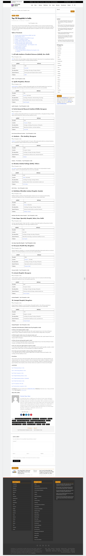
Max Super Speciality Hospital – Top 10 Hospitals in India (26, 44)
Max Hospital (25, 238)
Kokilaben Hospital (27, 211)
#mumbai (24, 424)
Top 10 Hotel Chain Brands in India (18, 381)
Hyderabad (59, 65)
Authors (36, 494)
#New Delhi (39, 424)
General (59, 63)
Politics (59, 81)
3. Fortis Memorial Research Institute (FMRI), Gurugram (24, 38)
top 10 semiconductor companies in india (19, 386)
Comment (15, 441)
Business (40, 5)
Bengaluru (26, 259)
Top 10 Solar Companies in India (17, 373)
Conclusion (18, 51)
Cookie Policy (37, 506)
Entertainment (63, 5)
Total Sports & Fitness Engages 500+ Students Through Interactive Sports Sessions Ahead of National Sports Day (65, 37)
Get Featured (37, 523)
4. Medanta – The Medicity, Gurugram (21, 39)
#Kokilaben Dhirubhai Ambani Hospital (19, 422)
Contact (38, 1)
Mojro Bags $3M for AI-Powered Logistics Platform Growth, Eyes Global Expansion (24, 472)
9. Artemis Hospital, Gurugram (19, 47)
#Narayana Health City (31, 424)
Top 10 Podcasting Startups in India (18, 367)
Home (13, 10)
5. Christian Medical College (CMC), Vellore (22, 40)
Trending (18, 10)
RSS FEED (36, 537)
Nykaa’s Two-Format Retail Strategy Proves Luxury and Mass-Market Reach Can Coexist (65, 33)
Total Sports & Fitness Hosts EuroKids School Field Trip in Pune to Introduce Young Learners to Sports (66, 41)
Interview (59, 69)
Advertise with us (37, 486)
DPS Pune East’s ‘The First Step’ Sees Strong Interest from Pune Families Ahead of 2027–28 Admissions (66, 26)
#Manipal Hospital (30, 422)
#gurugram (48, 420)
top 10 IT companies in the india (17, 383)
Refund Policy (37, 535)
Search (58, 9)
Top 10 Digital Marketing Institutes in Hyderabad (20, 378)
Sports (53, 5)
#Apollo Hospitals (36, 418)
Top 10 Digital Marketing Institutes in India (19, 375)
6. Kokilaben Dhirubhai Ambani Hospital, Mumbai (23, 42)
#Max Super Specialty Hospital (40, 422)
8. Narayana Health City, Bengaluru (20, 46)
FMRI (13, 113)
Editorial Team (37, 517)
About (35, 1)
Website (42, 453)
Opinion (59, 79)
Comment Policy (37, 500)
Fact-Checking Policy (38, 521)
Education (58, 5)
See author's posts (25, 411)
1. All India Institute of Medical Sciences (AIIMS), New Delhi (25, 35)
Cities (35, 5)
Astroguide (59, 46)
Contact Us (36, 502)
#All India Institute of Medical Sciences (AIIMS (23, 418)
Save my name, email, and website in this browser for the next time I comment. (27, 457)
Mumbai (25, 204)
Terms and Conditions (54, 1)
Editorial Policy (37, 514)
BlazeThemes (33, 553)
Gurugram (26, 122)
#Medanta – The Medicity (16, 424)
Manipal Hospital (27, 320)
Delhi (58, 57)
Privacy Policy (42, 1)
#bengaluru (50, 418)
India (32, 5)
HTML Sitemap (37, 527)
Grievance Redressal (38, 525)
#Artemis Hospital (43, 418)
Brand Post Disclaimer (38, 496)
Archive (36, 492)
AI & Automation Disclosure (39, 490)
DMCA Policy (37, 512)
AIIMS (13, 59)
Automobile (59, 48)
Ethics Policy (36, 519)
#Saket (44, 424)
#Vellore (47, 424)
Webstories (31, 1)
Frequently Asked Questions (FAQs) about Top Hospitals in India (27, 50)
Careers (36, 498)
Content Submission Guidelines (40, 504)
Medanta (13, 141)
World (59, 92)
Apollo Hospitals (15, 86)
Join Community (37, 529)
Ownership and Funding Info (39, 531)
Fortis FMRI (26, 129)
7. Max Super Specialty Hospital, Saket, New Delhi (23, 43)
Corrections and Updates (38, 508)
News (15, 10)
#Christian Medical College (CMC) (23, 420)
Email (28, 453)
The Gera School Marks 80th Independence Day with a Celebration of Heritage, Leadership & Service (65, 22)
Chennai (24, 95)
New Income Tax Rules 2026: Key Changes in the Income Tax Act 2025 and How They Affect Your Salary (46, 472)
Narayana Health (28, 266)
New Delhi (26, 68)
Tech (50, 5)
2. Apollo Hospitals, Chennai (19, 36)
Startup (17, 15)
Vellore (24, 177)
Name (14, 453)
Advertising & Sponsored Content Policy (41, 488)
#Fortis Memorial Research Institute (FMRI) (38, 420)
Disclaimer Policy (47, 1)
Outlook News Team (16, 20)
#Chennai (14, 420)
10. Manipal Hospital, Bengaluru (20, 48)
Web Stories (45, 5)
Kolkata (59, 71)
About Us (69, 101)
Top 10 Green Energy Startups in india (19, 370)
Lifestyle (69, 5)
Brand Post (59, 53)
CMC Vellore (14, 168)
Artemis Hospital (26, 293)
